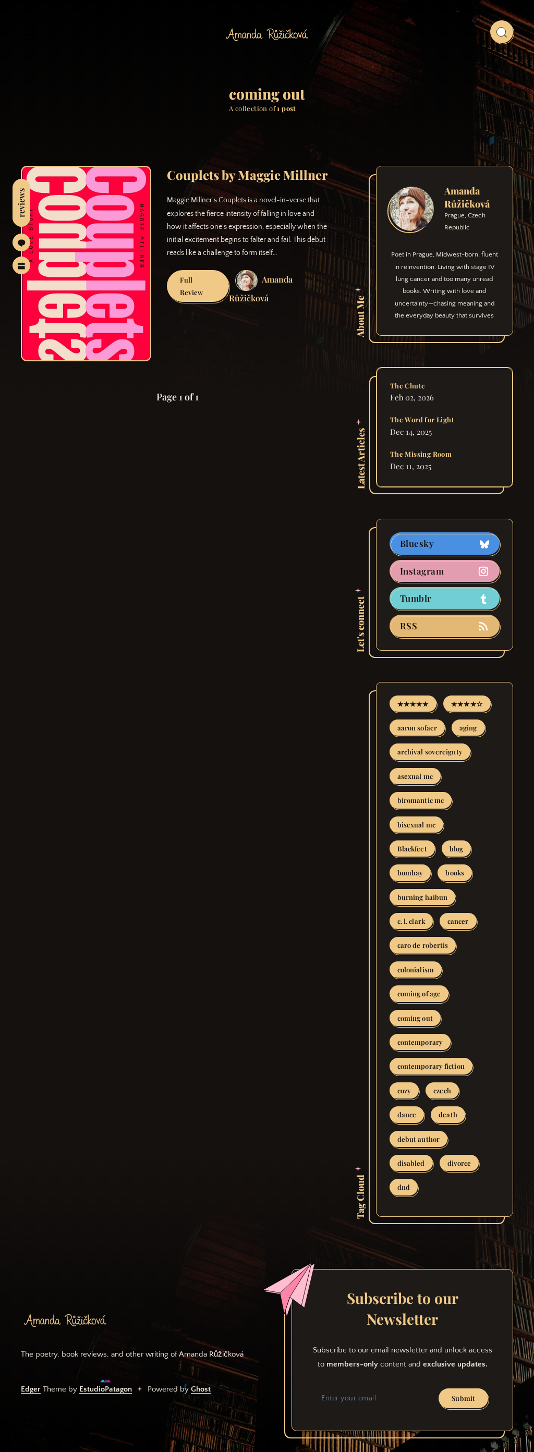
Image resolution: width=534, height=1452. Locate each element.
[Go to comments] (21, 242)
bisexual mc (416, 824)
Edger (31, 1389)
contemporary (420, 1042)
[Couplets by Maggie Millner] (86, 263)
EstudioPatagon (105, 1389)
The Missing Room (421, 453)
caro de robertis (422, 945)
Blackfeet (412, 848)
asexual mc (415, 776)
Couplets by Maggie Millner (247, 174)
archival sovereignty (430, 751)
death (448, 1114)
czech (442, 1090)
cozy (404, 1090)
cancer (458, 921)
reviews (21, 202)
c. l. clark (411, 921)
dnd (403, 1186)
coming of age (419, 993)
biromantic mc (420, 800)
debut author (418, 1138)
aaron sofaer (417, 727)
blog (456, 848)
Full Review (204, 288)
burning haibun (422, 897)
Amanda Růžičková (467, 197)
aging (468, 727)
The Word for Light (422, 419)
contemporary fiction (431, 1065)
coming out (415, 1018)
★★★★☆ (467, 703)
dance (407, 1114)
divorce (459, 1162)
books (454, 872)
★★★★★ (413, 703)
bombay (410, 872)
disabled (411, 1162)
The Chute (408, 385)
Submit (463, 1398)
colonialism (415, 969)
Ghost (201, 1389)
